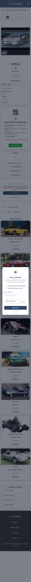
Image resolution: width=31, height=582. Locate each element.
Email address (8, 292)
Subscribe (15, 308)
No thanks (15, 311)
